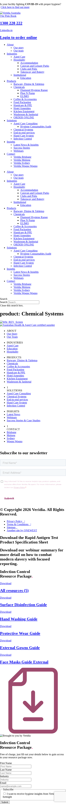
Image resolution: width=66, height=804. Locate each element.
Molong (11, 435)
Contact (11, 153)
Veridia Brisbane (22, 156)
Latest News (13, 414)
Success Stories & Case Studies (23, 420)
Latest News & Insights (26, 144)
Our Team (12, 336)
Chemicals (19, 87)
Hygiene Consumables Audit (35, 126)
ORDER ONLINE (24, 117)
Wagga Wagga (14, 441)
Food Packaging (22, 102)
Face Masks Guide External (24, 662)
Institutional (20, 75)
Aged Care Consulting (26, 123)
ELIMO (24, 96)
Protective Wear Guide (20, 633)
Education (25, 78)
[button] (33, 298)
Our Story (12, 333)
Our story (19, 47)
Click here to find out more (15, 7)
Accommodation (29, 62)
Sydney (11, 438)
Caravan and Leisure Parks (34, 65)
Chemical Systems (23, 129)
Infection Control (23, 138)
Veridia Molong (22, 160)
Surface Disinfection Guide (23, 604)
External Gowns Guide (20, 647)
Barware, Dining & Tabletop (29, 84)
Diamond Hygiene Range (34, 90)
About (10, 44)
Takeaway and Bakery (32, 71)
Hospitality (19, 59)
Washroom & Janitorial (26, 114)
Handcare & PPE (23, 105)
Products (11, 81)
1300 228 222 (11, 23)
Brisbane (11, 432)
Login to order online (18, 37)
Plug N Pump (27, 93)
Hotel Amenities (22, 108)
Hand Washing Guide (18, 619)
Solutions (12, 120)
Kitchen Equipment (24, 111)
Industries (12, 53)
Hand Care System (24, 135)
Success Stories (22, 147)
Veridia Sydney (22, 163)
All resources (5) (14, 590)
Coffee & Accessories (25, 99)
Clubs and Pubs (28, 68)
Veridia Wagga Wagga (25, 166)
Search (3, 302)
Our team (19, 50)
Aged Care (19, 56)
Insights (11, 141)
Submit (4, 802)
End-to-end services (24, 132)
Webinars (19, 150)
